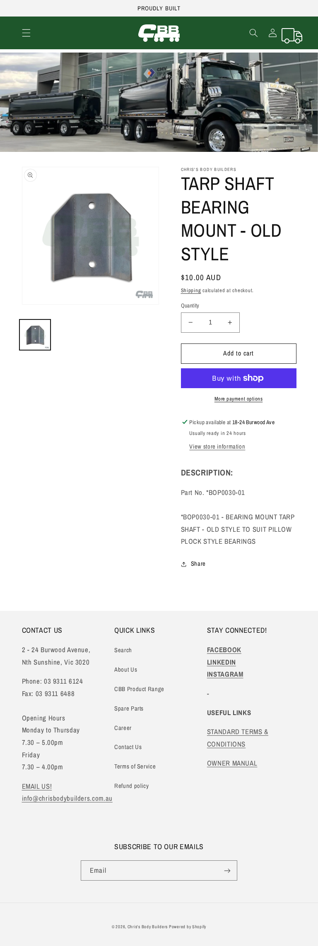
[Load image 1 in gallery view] (34, 334)
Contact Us (128, 747)
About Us (125, 669)
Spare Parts (129, 708)
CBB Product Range (139, 689)
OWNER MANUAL (232, 763)
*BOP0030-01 (200, 516)
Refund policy (131, 786)
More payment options (238, 398)
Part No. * (213, 492)
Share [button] (198, 563)
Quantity (190, 305)
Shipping (191, 290)
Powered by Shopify (187, 926)
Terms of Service (135, 766)
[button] (26, 33)
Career (123, 728)
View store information (217, 446)
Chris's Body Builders (148, 926)
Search (123, 650)
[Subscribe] (227, 870)
